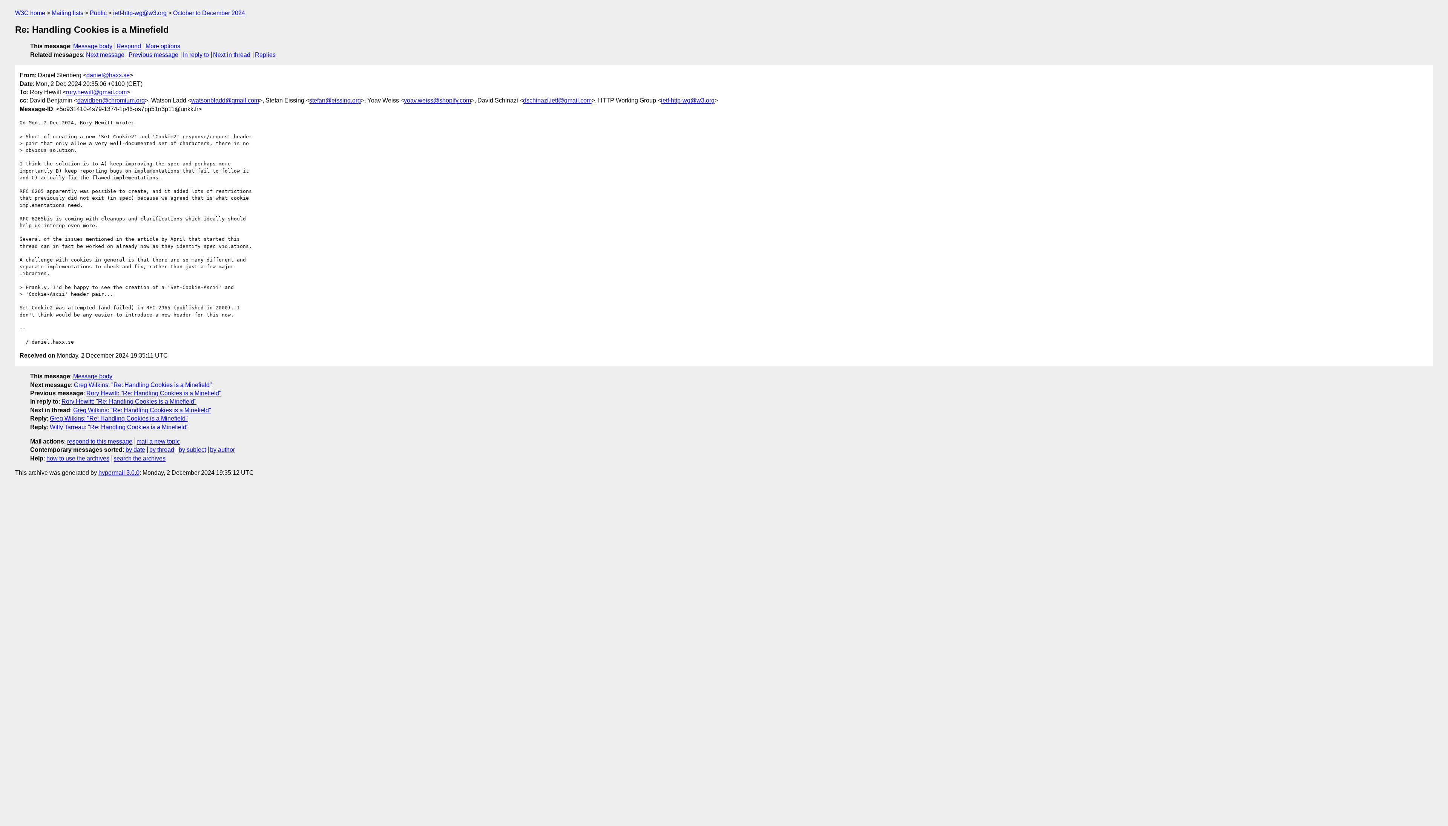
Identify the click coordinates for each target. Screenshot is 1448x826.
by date (135, 450)
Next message (105, 55)
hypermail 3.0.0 (119, 473)
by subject (192, 450)
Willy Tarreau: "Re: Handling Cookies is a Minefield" (119, 427)
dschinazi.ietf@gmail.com (557, 100)
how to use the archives (77, 458)
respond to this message (99, 441)
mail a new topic (158, 441)
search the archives (140, 458)
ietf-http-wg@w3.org (140, 13)
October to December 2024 (209, 13)
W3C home (30, 13)
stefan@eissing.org (335, 100)
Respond (129, 46)
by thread (161, 450)
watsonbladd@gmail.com (225, 100)
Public (98, 13)
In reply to (196, 55)
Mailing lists (67, 13)
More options (163, 46)
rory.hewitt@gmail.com (96, 92)
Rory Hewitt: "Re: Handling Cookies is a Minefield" (153, 393)
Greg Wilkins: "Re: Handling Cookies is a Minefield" (143, 385)
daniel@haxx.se (108, 75)
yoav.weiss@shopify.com (437, 100)
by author (222, 450)
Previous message (153, 55)
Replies (265, 55)
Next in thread (231, 55)
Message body (92, 46)
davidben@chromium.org (111, 100)
